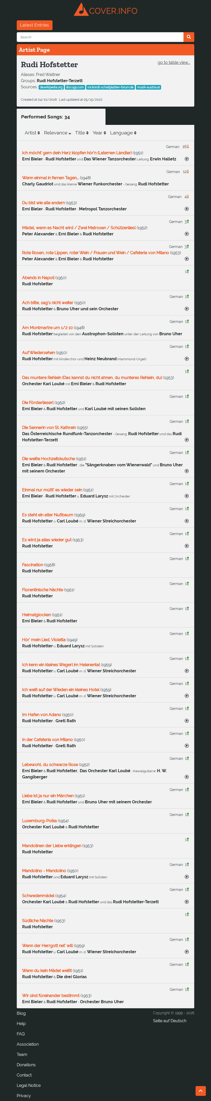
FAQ (21, 1033)
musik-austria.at (148, 87)
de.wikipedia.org (51, 87)
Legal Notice (29, 1085)
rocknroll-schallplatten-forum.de (110, 87)
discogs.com (75, 87)
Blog (21, 1013)
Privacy (24, 1095)
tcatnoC (24, 1075)
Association (28, 1044)
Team (22, 1054)
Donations (26, 1064)
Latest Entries (34, 25)
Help (21, 1023)
